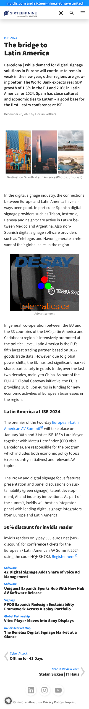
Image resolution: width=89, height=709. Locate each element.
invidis (21, 702)
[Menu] (82, 12)
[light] (60, 12)
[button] (71, 12)
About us (34, 702)
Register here (63, 557)
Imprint (70, 702)
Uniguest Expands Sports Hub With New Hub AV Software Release (44, 589)
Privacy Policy (53, 702)
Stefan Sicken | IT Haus (59, 671)
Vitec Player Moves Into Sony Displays (39, 619)
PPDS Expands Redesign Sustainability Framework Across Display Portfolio (39, 605)
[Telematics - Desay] (44, 282)
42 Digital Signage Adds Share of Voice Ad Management (42, 573)
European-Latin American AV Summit (41, 426)
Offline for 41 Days (26, 656)
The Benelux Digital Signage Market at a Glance (40, 633)
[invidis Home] (18, 13)
